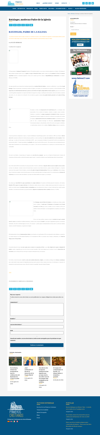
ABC (10, 272)
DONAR (57, 3)
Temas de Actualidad (42, 409)
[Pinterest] (27, 25)
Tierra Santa (43, 8)
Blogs (38, 415)
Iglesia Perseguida (80, 8)
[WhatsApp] (23, 25)
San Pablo (51, 8)
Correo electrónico (16, 324)
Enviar (73, 34)
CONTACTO (64, 3)
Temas (14, 8)
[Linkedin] (19, 25)
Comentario (14, 302)
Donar (38, 417)
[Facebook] (11, 25)
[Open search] (69, 3)
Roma (36, 8)
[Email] (31, 25)
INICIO (38, 3)
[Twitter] (15, 25)
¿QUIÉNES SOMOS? (47, 3)
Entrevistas (21, 8)
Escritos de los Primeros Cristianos (46, 407)
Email (71, 26)
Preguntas (29, 8)
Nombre (13, 318)
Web (11, 330)
